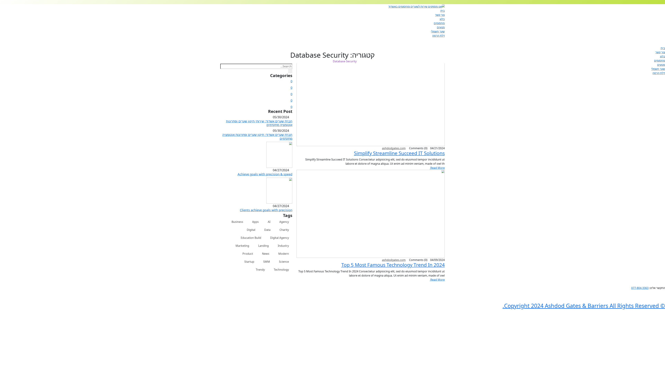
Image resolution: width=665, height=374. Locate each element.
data (267, 230)
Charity (284, 230)
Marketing (242, 246)
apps (255, 222)
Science (284, 262)
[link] (664, 284)
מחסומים (439, 23)
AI (269, 222)
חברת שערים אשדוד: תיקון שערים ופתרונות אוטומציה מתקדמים (257, 137)
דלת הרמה (438, 36)
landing (263, 246)
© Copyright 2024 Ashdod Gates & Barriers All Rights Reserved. (584, 305)
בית (442, 11)
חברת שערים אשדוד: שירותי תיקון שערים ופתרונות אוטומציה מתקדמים (259, 123)
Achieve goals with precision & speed (265, 174)
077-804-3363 (640, 288)
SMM (266, 262)
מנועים (441, 27)
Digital (251, 230)
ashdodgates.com (394, 148)
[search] (290, 71)
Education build (251, 238)
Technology (281, 269)
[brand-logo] (332, 40)
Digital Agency (279, 238)
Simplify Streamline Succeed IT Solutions (399, 153)
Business (237, 222)
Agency (284, 222)
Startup (249, 262)
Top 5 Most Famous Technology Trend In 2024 (393, 264)
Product (247, 254)
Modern (283, 254)
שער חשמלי (438, 31)
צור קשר (440, 15)
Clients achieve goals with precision (266, 210)
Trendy (260, 269)
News (265, 254)
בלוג (442, 19)
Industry (283, 246)
